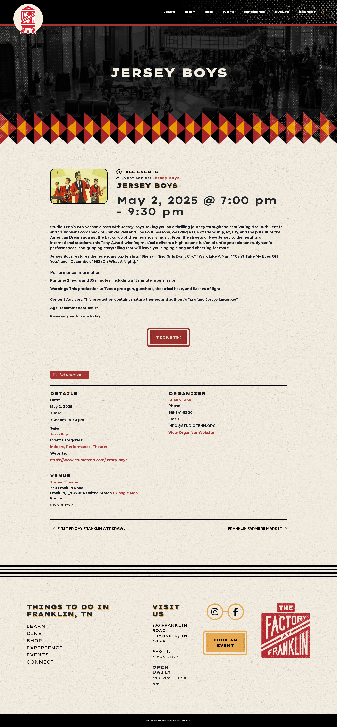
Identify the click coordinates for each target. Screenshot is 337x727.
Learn (169, 12)
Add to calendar (70, 374)
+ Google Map (125, 493)
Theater (100, 447)
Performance (78, 447)
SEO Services (184, 720)
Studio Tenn (179, 400)
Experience (254, 12)
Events (282, 12)
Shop (190, 12)
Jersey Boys (59, 434)
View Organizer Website (191, 432)
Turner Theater (64, 482)
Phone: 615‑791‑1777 (165, 654)
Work (228, 12)
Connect (307, 12)
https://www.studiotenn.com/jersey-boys (88, 460)
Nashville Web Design (163, 720)
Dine (208, 12)
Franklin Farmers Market (255, 528)
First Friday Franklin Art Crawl (91, 528)
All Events (141, 171)
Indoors (57, 447)
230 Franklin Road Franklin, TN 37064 (169, 633)
